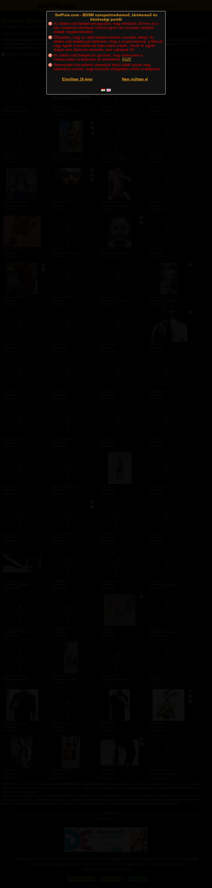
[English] (109, 90)
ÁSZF (126, 59)
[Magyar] (103, 90)
